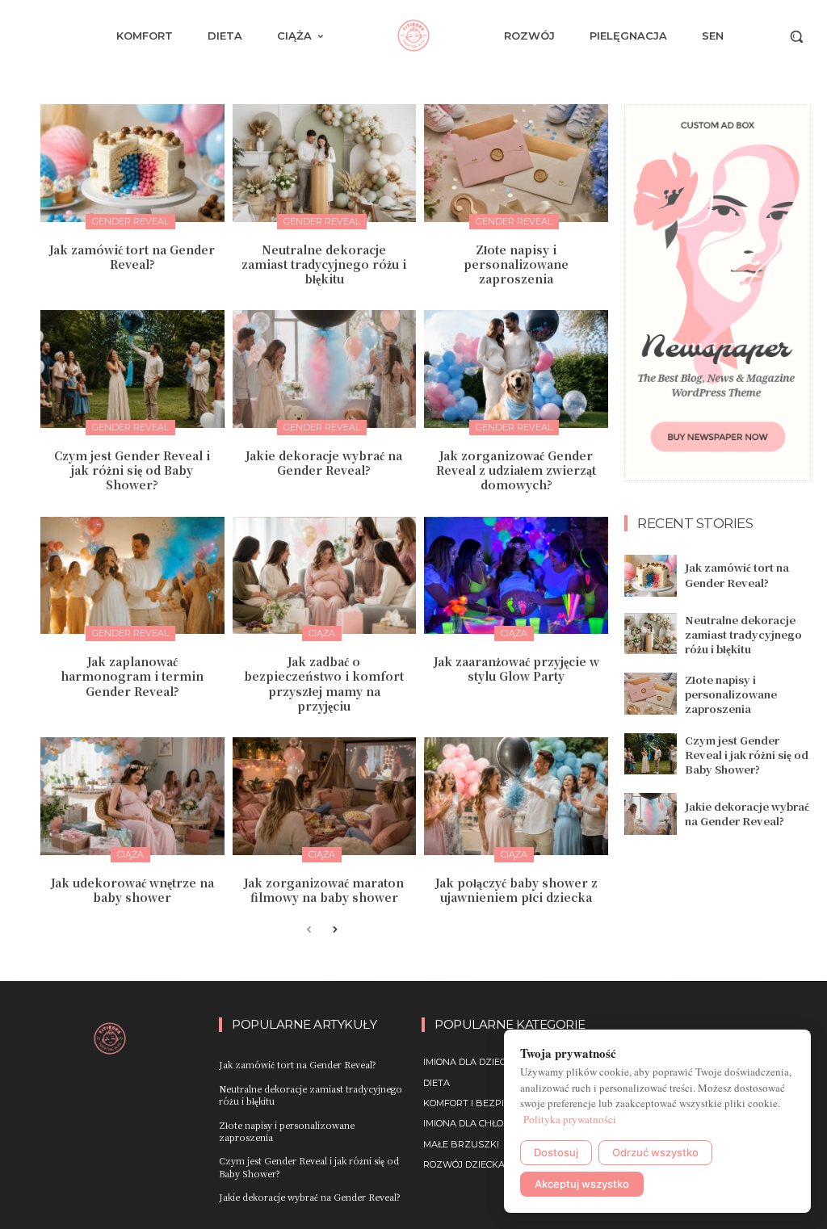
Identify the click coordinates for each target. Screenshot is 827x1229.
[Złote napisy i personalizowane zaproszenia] (516, 163)
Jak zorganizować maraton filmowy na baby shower (324, 890)
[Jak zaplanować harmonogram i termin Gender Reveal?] (132, 576)
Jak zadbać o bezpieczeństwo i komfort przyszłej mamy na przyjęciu (324, 683)
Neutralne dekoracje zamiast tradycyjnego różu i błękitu (323, 264)
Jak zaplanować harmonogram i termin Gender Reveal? (132, 675)
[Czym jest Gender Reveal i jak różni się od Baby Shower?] (132, 369)
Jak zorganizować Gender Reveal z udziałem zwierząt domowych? (516, 470)
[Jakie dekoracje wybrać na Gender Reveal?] (325, 369)
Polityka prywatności (569, 1119)
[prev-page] (309, 931)
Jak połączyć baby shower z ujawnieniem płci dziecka (516, 890)
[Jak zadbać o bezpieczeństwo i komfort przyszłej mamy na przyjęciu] (325, 576)
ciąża (322, 633)
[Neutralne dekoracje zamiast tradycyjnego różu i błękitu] (325, 163)
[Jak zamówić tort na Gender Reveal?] (132, 163)
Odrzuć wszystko (655, 1152)
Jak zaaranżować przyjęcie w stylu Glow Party (516, 668)
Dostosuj (556, 1152)
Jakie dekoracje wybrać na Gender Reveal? (324, 462)
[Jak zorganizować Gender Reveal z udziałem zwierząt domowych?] (516, 369)
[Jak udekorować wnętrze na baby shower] (132, 796)
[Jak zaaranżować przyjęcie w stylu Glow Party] (516, 576)
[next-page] (335, 931)
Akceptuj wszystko (582, 1183)
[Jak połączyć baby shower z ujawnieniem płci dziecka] (516, 796)
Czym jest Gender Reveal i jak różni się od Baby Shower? (132, 470)
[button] (796, 36)
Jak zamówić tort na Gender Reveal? (132, 256)
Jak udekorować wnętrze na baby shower (132, 890)
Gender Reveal (130, 221)
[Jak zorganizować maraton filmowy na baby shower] (325, 796)
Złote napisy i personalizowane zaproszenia (516, 264)
